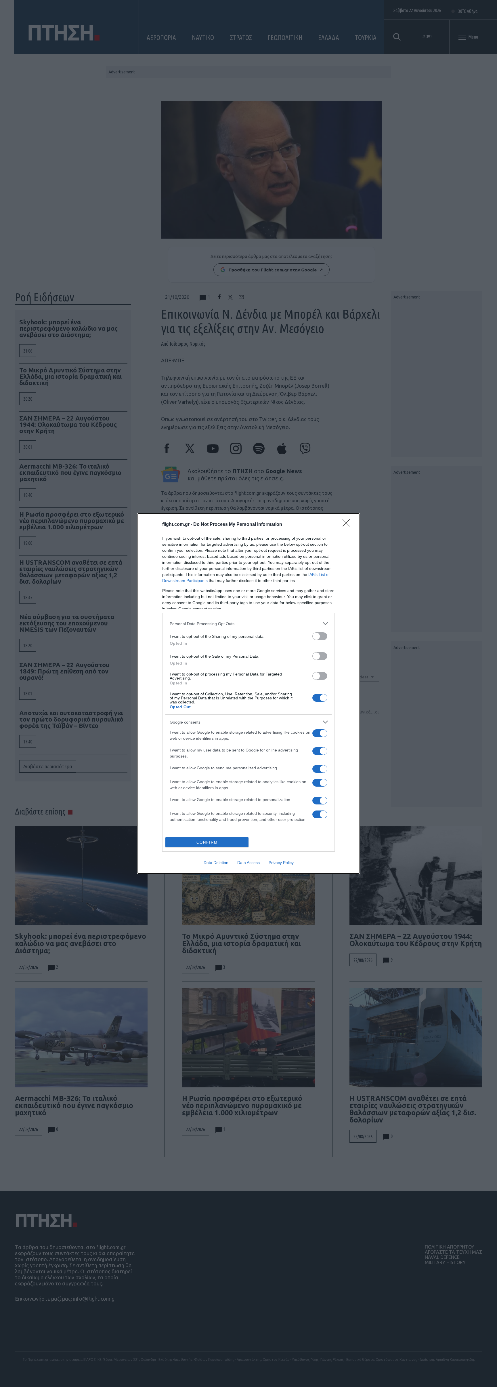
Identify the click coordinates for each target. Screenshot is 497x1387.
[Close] (348, 524)
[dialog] (248, 693)
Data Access (248, 862)
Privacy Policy (281, 862)
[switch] (319, 636)
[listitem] (248, 624)
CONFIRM (207, 842)
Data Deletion (216, 862)
